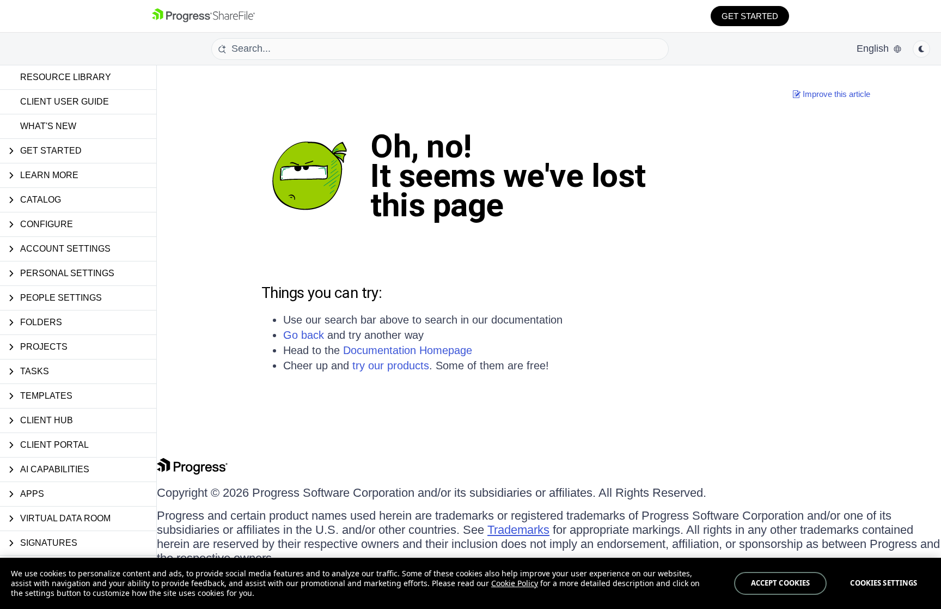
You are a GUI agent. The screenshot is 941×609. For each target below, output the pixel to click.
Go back (303, 335)
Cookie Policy (514, 583)
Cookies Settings (883, 583)
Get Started (750, 16)
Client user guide (64, 101)
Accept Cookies (780, 583)
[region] (470, 583)
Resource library (65, 77)
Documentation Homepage (407, 350)
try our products (390, 366)
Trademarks (518, 530)
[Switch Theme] (921, 49)
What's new (48, 126)
